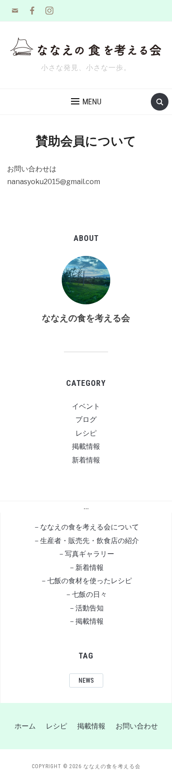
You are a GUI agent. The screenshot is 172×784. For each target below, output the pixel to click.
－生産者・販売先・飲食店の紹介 (86, 540)
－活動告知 (86, 608)
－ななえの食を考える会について (86, 527)
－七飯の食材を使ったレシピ (86, 581)
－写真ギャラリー (86, 554)
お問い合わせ (137, 726)
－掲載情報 (86, 621)
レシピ (86, 433)
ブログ (86, 419)
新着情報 (86, 460)
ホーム (25, 726)
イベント (86, 406)
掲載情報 (86, 446)
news (86, 680)
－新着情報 (86, 567)
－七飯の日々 (86, 594)
